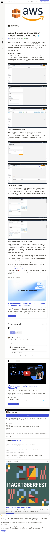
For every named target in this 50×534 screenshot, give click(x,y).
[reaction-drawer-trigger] (2, 38)
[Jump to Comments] (2, 43)
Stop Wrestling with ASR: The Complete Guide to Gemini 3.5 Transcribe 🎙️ (26, 305)
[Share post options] (2, 56)
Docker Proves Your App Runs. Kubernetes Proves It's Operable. (20, 445)
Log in (37, 1)
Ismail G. (13, 337)
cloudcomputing (12, 38)
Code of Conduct (23, 355)
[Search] (6, 2)
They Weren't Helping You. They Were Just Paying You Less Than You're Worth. (24, 456)
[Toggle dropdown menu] (46, 278)
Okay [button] (3, 531)
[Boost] (2, 51)
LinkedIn (16, 268)
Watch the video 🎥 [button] (13, 404)
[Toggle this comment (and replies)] (9, 340)
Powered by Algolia (28, 1)
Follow (27, 415)
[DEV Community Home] (2, 1)
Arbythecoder (14, 25)
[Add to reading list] (2, 47)
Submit (13, 332)
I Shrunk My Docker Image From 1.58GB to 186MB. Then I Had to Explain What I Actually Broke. (26, 450)
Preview (19, 332)
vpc (22, 38)
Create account (44, 1)
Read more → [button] (12, 316)
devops (26, 38)
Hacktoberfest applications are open (19, 507)
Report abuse (31, 355)
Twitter (22, 268)
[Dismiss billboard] (48, 516)
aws (18, 38)
